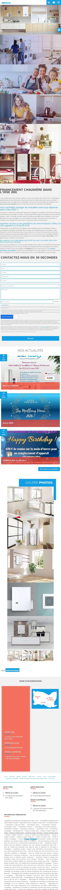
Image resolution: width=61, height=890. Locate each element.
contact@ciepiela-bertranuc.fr (45, 327)
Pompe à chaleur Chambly (34, 833)
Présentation (12, 776)
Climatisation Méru (52, 823)
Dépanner (18, 776)
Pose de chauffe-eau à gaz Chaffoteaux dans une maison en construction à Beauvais (31, 864)
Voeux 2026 (8, 423)
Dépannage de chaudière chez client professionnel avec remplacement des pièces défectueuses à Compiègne (31, 886)
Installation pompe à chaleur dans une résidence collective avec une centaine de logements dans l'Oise (31, 844)
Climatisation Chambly (49, 825)
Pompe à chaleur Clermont (14, 835)
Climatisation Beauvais (27, 829)
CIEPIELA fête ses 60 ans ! (14, 460)
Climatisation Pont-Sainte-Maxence (45, 827)
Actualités (39, 776)
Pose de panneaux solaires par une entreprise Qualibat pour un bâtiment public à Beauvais (31, 856)
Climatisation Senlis (10, 827)
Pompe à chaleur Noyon (17, 833)
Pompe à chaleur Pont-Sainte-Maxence (37, 835)
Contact (44, 776)
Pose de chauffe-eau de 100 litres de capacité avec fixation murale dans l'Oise (31, 866)
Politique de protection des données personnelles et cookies (33, 778)
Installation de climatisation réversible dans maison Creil (21, 821)
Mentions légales (52, 776)
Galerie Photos (31, 776)
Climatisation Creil (42, 829)
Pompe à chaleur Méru (32, 831)
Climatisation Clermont (25, 827)
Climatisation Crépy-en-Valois (15, 825)
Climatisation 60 (18, 831)
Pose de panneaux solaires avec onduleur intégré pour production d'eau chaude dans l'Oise (31, 860)
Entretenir (24, 776)
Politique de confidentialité (12, 778)
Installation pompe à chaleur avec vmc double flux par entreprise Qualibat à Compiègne (31, 862)
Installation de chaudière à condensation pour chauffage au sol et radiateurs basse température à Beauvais (31, 882)
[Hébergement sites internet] (30, 842)
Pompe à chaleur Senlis (51, 833)
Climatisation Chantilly (11, 829)
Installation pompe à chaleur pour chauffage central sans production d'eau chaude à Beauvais (31, 858)
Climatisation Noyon (33, 825)
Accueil (6, 776)
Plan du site (51, 778)
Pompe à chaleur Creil (43, 837)
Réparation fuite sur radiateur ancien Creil (32, 823)
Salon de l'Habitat (10, 385)
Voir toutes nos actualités (49, 469)
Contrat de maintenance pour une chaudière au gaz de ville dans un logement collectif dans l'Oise (31, 868)
